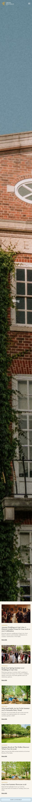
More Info (4, 639)
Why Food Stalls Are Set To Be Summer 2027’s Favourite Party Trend (16, 709)
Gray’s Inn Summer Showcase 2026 (14, 784)
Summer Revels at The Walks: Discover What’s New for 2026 (15, 748)
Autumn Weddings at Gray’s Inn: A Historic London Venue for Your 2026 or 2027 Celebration (16, 629)
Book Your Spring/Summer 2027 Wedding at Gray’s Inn (13, 669)
